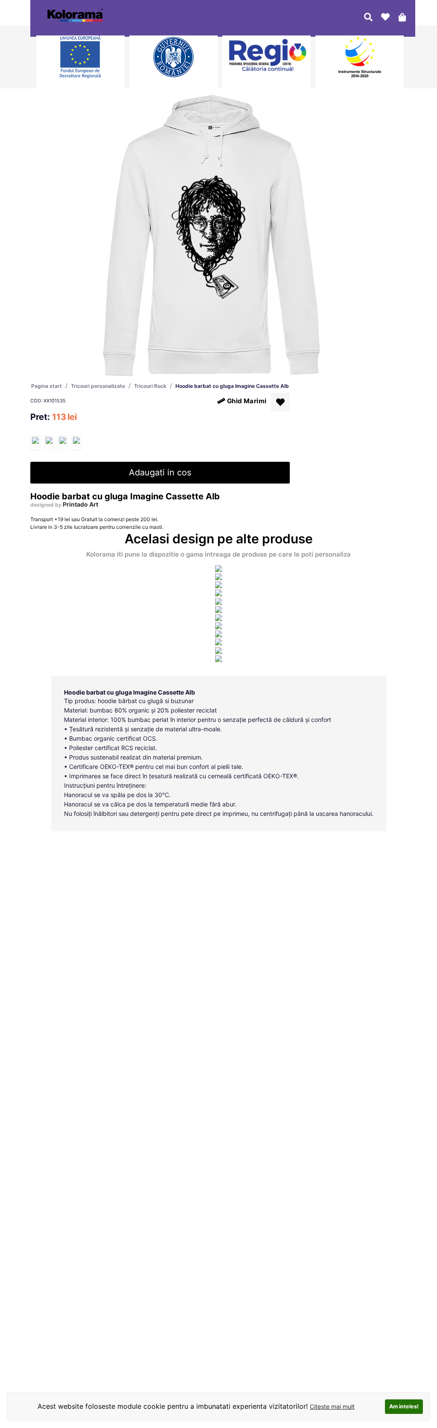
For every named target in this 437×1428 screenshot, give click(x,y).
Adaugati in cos (160, 472)
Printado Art (80, 504)
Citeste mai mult (332, 1406)
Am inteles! (404, 1406)
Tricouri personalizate (98, 386)
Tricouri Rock (150, 386)
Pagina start (46, 386)
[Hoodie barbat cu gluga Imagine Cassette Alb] (35, 442)
